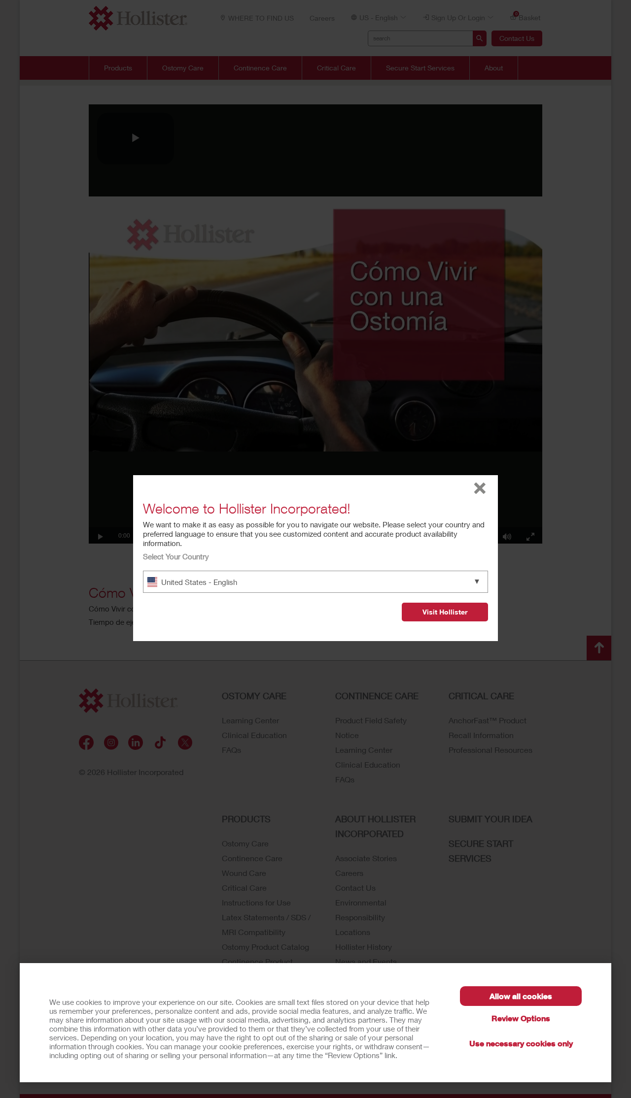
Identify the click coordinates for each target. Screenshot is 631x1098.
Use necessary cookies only (521, 1043)
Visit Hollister (444, 612)
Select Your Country (176, 556)
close (480, 488)
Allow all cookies (521, 996)
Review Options (520, 1018)
